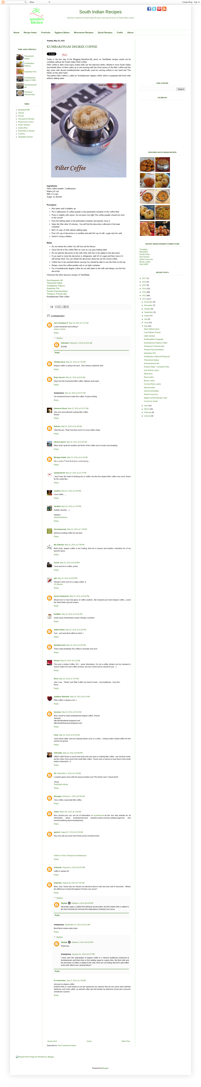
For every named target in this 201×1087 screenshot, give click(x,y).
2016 (144, 282)
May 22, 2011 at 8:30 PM (69, 563)
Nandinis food (59, 645)
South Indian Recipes (100, 11)
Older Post (126, 1041)
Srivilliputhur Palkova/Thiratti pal (157, 357)
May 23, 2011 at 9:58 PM (73, 753)
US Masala (58, 584)
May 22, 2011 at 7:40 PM (77, 529)
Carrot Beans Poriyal (152, 332)
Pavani (57, 661)
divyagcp (58, 796)
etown (56, 812)
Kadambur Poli (53, 288)
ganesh (57, 832)
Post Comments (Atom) (67, 1046)
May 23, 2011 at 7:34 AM (69, 679)
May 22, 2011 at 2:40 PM (71, 491)
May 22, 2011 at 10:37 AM (78, 408)
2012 (144, 296)
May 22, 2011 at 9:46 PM (79, 596)
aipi (55, 578)
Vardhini (57, 506)
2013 (144, 292)
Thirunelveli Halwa (54, 283)
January (147, 416)
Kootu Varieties (24, 125)
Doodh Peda (144, 254)
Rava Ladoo (149, 377)
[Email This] (56, 306)
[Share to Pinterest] (67, 306)
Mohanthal (143, 252)
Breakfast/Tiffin (24, 110)
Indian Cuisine (59, 329)
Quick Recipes (105, 32)
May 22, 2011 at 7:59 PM (74, 545)
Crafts (120, 32)
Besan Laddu (145, 262)
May (146, 326)
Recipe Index (30, 32)
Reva (56, 679)
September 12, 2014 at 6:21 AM (77, 925)
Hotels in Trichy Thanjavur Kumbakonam (70, 856)
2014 (144, 289)
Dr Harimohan (60, 981)
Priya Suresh (59, 377)
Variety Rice (23, 128)
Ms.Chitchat (59, 545)
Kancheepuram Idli (55, 280)
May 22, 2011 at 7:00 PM (71, 506)
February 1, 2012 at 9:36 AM (73, 796)
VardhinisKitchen (60, 517)
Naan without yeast (151, 329)
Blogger (105, 1068)
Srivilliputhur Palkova (56, 286)
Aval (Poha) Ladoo (151, 370)
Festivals (45, 32)
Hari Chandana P (61, 323)
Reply (56, 333)
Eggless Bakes (62, 32)
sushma (57, 491)
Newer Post (52, 1041)
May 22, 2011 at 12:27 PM (76, 473)
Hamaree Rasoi (60, 408)
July (146, 319)
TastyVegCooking (61, 784)
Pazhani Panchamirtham (57, 291)
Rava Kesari (144, 257)
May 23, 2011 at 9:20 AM (71, 712)
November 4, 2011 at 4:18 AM (69, 773)
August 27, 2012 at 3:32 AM (72, 832)
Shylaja (64, 903)
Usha (56, 735)
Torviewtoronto (60, 529)
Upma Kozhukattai (151, 391)
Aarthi (56, 563)
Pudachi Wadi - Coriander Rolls (156, 367)
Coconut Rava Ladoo (152, 384)
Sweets (21, 113)
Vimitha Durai (59, 362)
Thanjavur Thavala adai (57, 294)
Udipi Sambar (149, 336)
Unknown (65, 343)
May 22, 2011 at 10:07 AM (75, 393)
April (146, 406)
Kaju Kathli (143, 264)
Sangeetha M (59, 473)
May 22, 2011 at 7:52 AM (76, 362)
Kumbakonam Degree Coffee (155, 343)
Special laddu (149, 388)
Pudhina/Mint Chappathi (153, 339)
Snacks (21, 116)
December (148, 302)
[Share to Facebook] (64, 306)
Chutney (21, 134)
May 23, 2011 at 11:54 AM (69, 735)
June (146, 323)
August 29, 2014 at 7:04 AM (73, 883)
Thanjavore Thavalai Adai (154, 346)
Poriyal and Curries (26, 122)
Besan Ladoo (149, 381)
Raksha (57, 426)
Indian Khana (59, 630)
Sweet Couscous (146, 259)
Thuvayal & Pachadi (26, 119)
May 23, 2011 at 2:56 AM (76, 645)
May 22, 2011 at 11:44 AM (77, 457)
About (130, 32)
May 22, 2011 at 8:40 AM (75, 377)
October (147, 309)
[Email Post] (51, 306)
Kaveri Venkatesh (61, 596)
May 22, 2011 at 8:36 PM (67, 578)
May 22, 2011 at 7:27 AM (78, 323)
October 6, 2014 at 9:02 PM (82, 942)
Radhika (57, 614)
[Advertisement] (50, 41)
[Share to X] (61, 306)
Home (16, 32)
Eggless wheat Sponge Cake (155, 398)
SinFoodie (58, 753)
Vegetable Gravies (25, 137)
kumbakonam (99, 815)
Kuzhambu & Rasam (26, 131)
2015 (144, 285)
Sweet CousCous (151, 394)
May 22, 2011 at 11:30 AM (77, 442)
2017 (144, 278)
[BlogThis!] (59, 306)
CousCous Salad (151, 401)
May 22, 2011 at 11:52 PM (76, 630)
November (148, 305)
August (147, 316)
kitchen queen (60, 442)
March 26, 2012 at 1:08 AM (70, 812)
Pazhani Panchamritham (154, 350)
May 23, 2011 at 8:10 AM (80, 697)
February (148, 412)
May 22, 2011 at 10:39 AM (71, 426)
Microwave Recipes (83, 32)
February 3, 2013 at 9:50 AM (74, 867)
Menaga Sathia (60, 457)
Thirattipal (143, 249)
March (147, 409)
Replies (60, 338)
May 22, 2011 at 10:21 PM (72, 614)
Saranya (57, 712)
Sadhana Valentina (61, 697)
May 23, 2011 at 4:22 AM (70, 661)
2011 (144, 299)
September (148, 312)
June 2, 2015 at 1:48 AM (76, 981)
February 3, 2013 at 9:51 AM (81, 343)
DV (55, 773)
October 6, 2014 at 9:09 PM (82, 903)
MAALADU (148, 374)
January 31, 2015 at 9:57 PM (83, 954)
